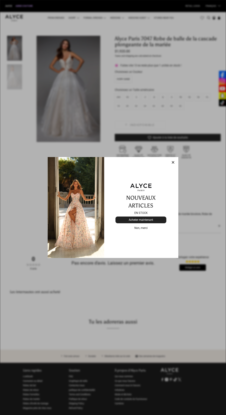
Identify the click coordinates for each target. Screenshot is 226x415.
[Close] (173, 162)
